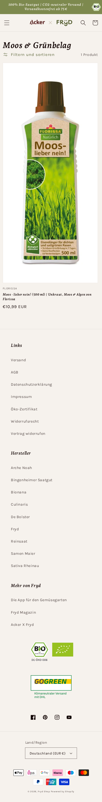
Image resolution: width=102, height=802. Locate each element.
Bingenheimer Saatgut (31, 480)
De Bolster (20, 517)
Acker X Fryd (22, 624)
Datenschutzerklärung (31, 384)
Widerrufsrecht (25, 421)
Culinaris (19, 504)
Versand (18, 360)
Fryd (15, 529)
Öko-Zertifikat (24, 409)
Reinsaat (19, 541)
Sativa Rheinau (25, 565)
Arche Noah (21, 467)
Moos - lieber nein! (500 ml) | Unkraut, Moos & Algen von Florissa (47, 297)
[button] (7, 23)
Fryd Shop (44, 791)
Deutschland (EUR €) (48, 753)
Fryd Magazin (23, 612)
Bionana (18, 492)
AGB (14, 372)
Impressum (21, 396)
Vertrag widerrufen (28, 433)
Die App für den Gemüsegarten (39, 600)
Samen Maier (23, 553)
